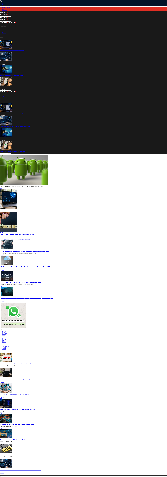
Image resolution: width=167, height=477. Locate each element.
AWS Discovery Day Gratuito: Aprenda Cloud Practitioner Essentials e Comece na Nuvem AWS (25, 266)
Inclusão (4, 342)
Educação (4, 339)
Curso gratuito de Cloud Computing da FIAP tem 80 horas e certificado (14, 394)
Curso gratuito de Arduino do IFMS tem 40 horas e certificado (12, 439)
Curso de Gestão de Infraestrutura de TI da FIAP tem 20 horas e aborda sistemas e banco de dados (15, 62)
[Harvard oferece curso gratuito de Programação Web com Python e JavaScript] (6, 48)
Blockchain (7, 239)
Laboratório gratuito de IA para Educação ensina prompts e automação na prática (17, 424)
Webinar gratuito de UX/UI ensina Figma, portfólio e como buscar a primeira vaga (17, 234)
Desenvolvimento (26, 239)
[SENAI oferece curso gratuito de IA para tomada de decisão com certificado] (6, 73)
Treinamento (9, 209)
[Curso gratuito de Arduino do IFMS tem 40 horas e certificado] (6, 437)
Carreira (14, 239)
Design (1, 232)
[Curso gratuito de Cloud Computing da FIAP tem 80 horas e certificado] (6, 392)
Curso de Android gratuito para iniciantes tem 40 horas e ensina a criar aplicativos (12, 87)
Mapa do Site (24, 475)
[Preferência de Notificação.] (0, 476)
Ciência (16, 239)
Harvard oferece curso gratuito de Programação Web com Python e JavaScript (12, 50)
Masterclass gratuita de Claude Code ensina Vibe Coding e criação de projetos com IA (18, 379)
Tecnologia (4, 345)
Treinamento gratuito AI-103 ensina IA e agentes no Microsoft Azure (14, 211)
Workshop (4, 349)
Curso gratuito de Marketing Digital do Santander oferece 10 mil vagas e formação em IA (18, 363)
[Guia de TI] (8, 23)
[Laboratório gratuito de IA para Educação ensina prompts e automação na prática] (6, 422)
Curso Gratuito (22, 239)
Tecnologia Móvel (5, 346)
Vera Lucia (3, 285)
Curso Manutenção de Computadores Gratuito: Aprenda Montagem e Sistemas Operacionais (25, 251)
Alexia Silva (3, 254)
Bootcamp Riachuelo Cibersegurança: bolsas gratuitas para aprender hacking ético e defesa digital (27, 298)
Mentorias (4, 343)
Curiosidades (19, 239)
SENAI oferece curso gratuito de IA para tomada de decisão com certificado (11, 75)
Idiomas (3, 341)
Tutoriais (4, 348)
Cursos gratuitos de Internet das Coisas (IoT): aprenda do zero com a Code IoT (21, 282)
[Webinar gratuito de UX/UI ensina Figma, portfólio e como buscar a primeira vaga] (8, 231)
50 (1, 474)
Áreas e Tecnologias (3, 239)
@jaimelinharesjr (18, 475)
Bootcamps (12, 239)
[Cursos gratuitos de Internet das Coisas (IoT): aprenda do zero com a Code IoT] (7, 280)
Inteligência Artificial (5, 209)
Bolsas (9, 239)
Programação (5, 344)
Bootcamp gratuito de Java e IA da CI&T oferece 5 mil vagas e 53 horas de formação (17, 409)
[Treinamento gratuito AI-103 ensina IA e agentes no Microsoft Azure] (8, 208)
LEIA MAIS (1, 188)
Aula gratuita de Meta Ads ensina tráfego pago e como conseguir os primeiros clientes (18, 454)
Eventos (1, 209)
